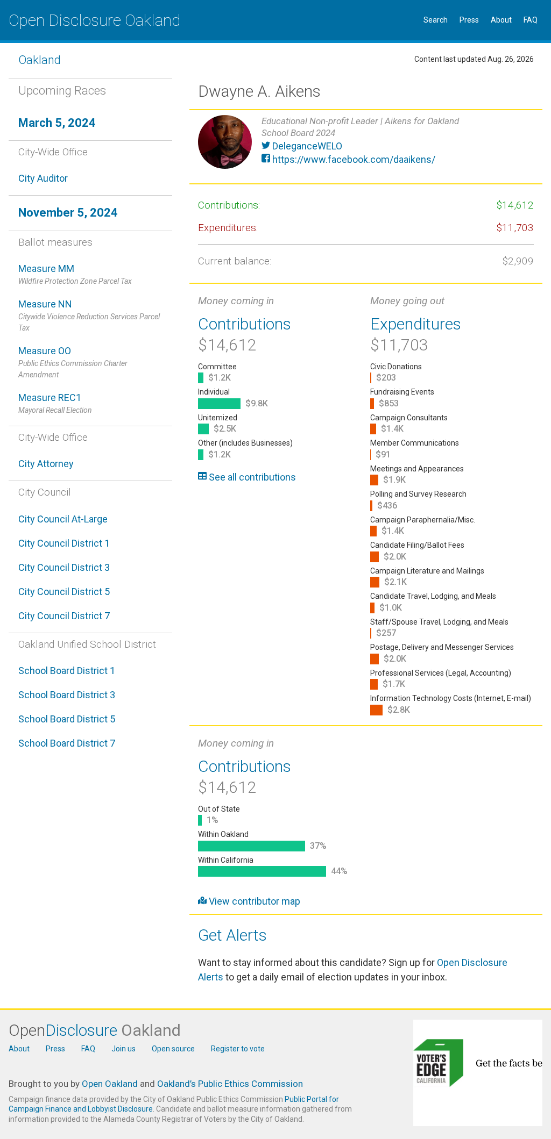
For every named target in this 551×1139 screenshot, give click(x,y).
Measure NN (89, 315)
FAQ (531, 20)
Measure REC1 (55, 403)
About (501, 20)
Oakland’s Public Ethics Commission (230, 1083)
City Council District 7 (64, 615)
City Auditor (43, 178)
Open (95, 1030)
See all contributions (251, 477)
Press (469, 20)
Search (435, 20)
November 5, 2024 (68, 212)
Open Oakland (110, 1083)
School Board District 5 (66, 719)
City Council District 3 (64, 567)
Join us (123, 1048)
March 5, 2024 (57, 123)
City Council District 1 (64, 543)
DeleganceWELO (306, 146)
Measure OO (73, 362)
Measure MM (75, 274)
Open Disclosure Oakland (94, 20)
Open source (173, 1048)
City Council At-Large (63, 519)
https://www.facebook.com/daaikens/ (352, 159)
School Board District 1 (66, 670)
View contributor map (253, 901)
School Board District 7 (66, 743)
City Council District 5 (64, 591)
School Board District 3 (66, 694)
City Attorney (46, 463)
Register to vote (238, 1048)
